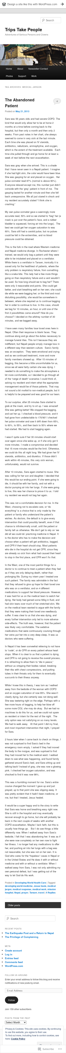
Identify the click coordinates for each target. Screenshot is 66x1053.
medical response (22, 889)
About (20, 68)
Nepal (17, 892)
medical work (39, 889)
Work (33, 75)
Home (9, 68)
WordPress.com (14, 966)
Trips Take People (23, 29)
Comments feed (14, 962)
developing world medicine (19, 886)
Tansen (33, 892)
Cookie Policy (18, 1038)
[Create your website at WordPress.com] (33, 4)
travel (41, 892)
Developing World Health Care (30, 882)
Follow (11, 1000)
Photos (9, 75)
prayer (24, 892)
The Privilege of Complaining (21, 937)
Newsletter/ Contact (38, 68)
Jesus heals (40, 886)
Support (22, 75)
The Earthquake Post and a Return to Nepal (29, 933)
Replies (51, 892)
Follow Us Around (16, 975)
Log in (8, 954)
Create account (13, 950)
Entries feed (12, 958)
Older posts (14, 905)
